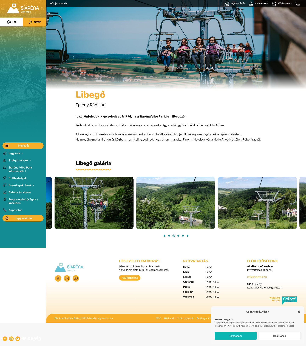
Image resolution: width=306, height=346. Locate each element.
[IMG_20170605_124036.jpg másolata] (175, 203)
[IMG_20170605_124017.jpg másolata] (257, 203)
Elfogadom (236, 335)
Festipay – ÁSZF (205, 318)
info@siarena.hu (59, 3)
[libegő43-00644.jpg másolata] (94, 203)
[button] (299, 311)
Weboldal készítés (275, 299)
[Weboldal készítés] (289, 301)
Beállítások (279, 335)
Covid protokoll (185, 318)
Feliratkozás (130, 278)
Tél (13, 22)
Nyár (37, 22)
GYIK (158, 318)
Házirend (169, 318)
